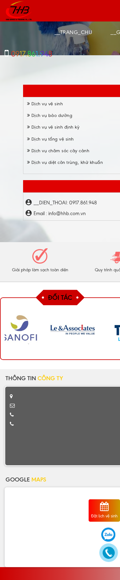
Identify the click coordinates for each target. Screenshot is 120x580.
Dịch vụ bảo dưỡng (51, 115)
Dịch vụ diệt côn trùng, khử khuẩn (66, 162)
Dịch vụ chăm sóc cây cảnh (59, 150)
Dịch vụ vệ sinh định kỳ (54, 127)
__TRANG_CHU (73, 32)
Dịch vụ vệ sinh (46, 103)
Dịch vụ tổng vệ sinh (52, 139)
